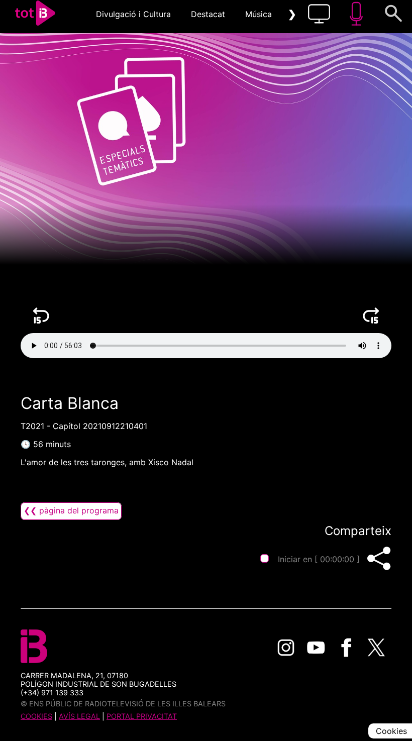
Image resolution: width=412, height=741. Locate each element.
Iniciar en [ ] (319, 559)
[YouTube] (316, 648)
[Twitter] (376, 648)
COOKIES (36, 716)
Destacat (208, 14)
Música (258, 14)
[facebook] (346, 648)
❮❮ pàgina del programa (71, 510)
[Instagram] (286, 648)
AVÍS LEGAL (79, 716)
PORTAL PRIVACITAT (142, 716)
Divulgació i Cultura (133, 14)
